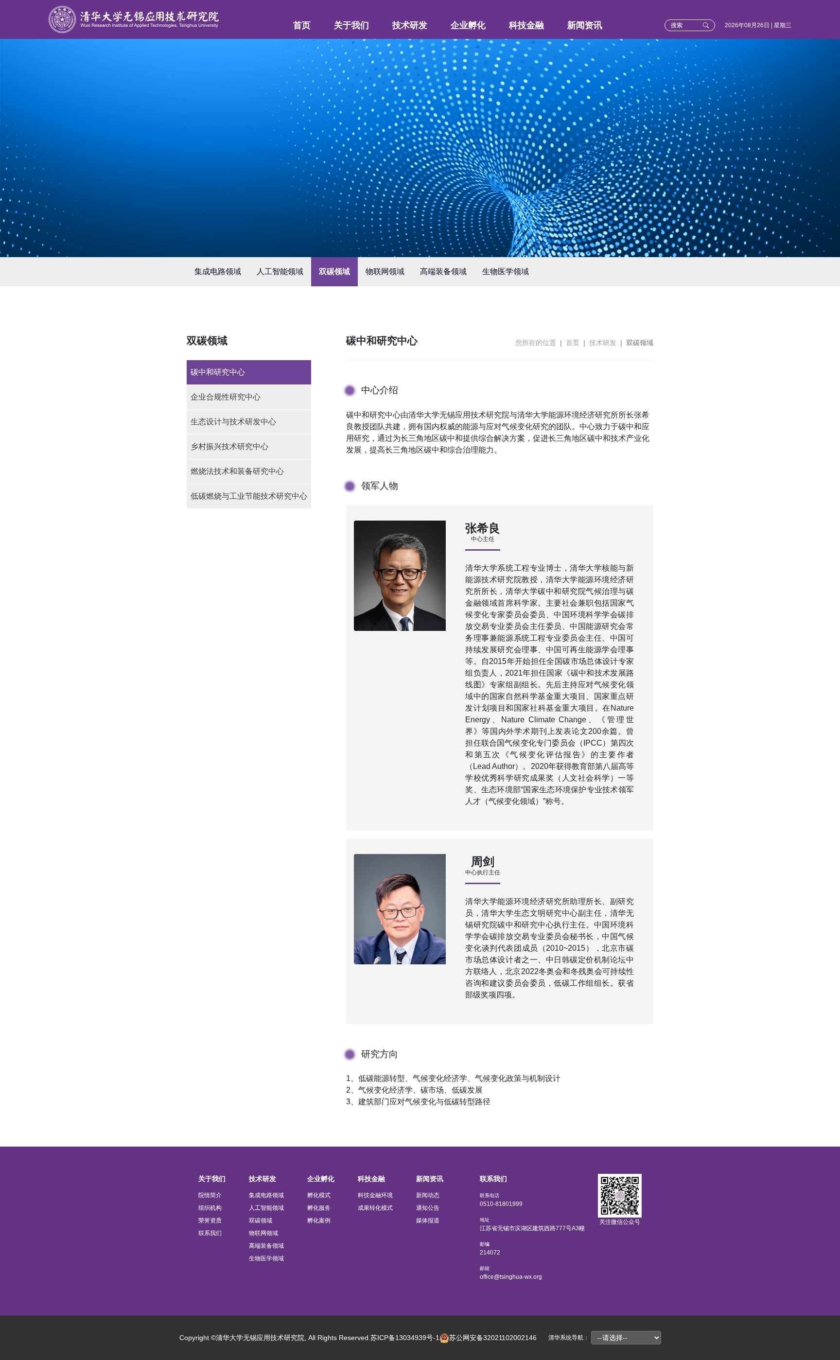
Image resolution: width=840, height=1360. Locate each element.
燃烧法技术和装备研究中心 (237, 471)
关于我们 (351, 25)
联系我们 (210, 1233)
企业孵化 (468, 25)
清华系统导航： (568, 1337)
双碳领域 (334, 271)
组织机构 (210, 1207)
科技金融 (526, 25)
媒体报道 (427, 1220)
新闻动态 (427, 1195)
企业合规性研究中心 (226, 397)
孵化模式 (319, 1195)
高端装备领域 (443, 271)
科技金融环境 (375, 1195)
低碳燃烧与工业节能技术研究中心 (249, 496)
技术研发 (409, 25)
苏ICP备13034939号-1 (404, 1338)
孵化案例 (319, 1220)
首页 (302, 25)
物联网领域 (385, 271)
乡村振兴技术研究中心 (229, 446)
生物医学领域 (505, 271)
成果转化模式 (375, 1207)
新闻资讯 (584, 25)
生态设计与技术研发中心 (233, 422)
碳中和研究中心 (218, 372)
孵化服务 (319, 1207)
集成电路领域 (217, 271)
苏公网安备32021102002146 (493, 1338)
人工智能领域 (280, 271)
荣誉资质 (210, 1220)
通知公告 (427, 1207)
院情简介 (210, 1195)
